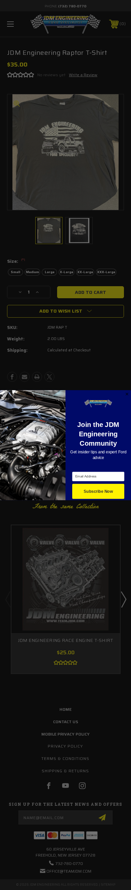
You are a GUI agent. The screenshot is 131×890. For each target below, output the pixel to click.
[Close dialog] (127, 394)
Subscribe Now (98, 491)
